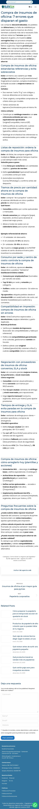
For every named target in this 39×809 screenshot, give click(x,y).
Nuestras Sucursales (8, 749)
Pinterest (11, 778)
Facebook (5, 778)
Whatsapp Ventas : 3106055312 (11, 768)
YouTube (4, 783)
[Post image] (6, 614)
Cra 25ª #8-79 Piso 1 (8, 758)
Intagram (5, 781)
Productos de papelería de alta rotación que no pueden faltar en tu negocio (25, 626)
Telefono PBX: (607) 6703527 (10, 765)
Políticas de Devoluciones (9, 796)
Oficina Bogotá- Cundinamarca (11, 756)
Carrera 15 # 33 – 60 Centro (10, 753)
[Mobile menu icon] (35, 7)
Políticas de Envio (7, 793)
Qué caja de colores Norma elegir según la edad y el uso (24, 637)
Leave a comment (19, 560)
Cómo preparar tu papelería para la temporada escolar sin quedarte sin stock (25, 613)
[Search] (31, 2)
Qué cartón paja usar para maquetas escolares (23, 668)
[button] (35, 805)
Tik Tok (11, 781)
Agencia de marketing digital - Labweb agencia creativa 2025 (22, 806)
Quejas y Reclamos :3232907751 (11, 771)
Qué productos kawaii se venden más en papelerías (23, 658)
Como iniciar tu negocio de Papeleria (22, 557)
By (12, 558)
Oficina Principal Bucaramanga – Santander (15, 751)
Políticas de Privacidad (8, 791)
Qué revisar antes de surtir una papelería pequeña (25, 647)
